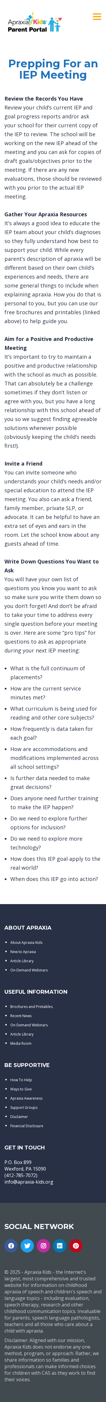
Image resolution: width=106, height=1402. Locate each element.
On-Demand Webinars (29, 970)
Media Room (21, 1043)
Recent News (21, 1015)
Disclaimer (19, 1116)
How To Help (21, 1079)
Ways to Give (21, 1089)
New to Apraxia (23, 951)
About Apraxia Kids (26, 942)
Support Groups (23, 1107)
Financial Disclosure (26, 1125)
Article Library (22, 960)
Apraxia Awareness (26, 1098)
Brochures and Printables (31, 1006)
